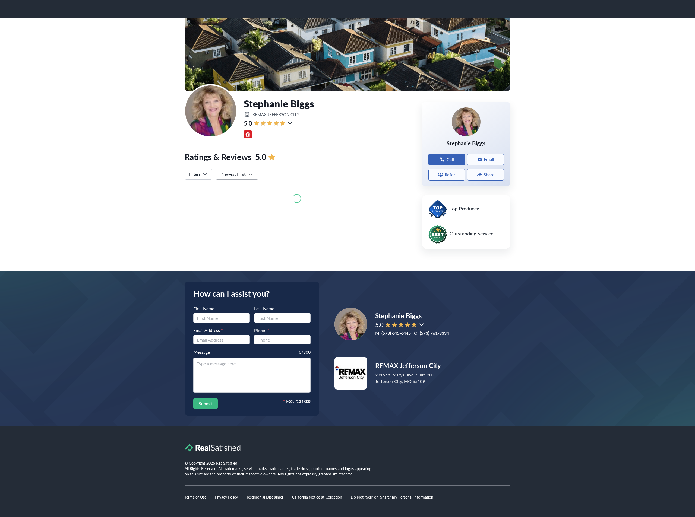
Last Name (265, 308)
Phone (261, 330)
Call (450, 159)
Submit (205, 403)
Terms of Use (195, 497)
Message (201, 352)
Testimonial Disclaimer (265, 497)
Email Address (208, 330)
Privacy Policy (226, 497)
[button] (290, 123)
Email (489, 159)
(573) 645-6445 (396, 333)
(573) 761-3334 (434, 333)
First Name (205, 308)
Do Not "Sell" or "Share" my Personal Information (392, 497)
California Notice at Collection (317, 497)
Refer (450, 174)
